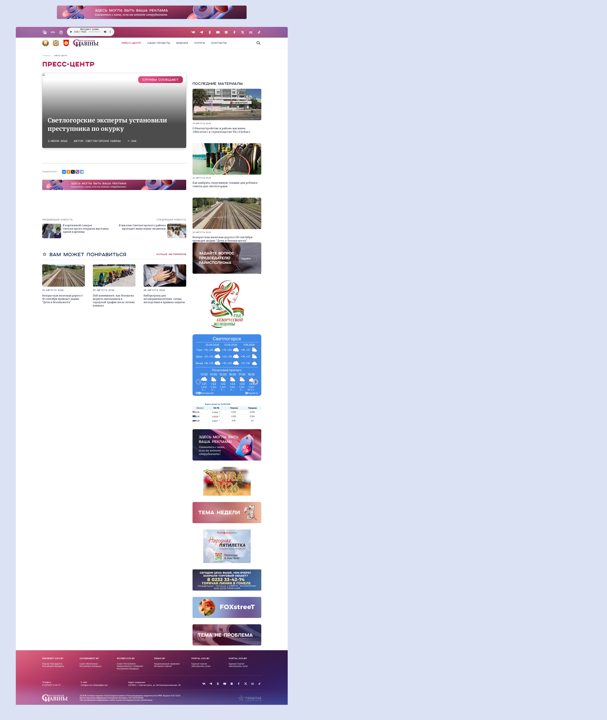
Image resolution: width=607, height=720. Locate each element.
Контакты (219, 42)
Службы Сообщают (160, 79)
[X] (73, 172)
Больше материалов (171, 254)
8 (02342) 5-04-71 (51, 685)
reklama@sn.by (100, 685)
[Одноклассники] (68, 172)
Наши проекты (158, 42)
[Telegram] (82, 172)
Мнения (182, 42)
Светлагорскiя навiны (103, 141)
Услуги (199, 42)
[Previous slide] (198, 382)
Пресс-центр (131, 42)
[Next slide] (255, 382)
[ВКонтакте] (64, 172)
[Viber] (77, 172)
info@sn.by (86, 685)
